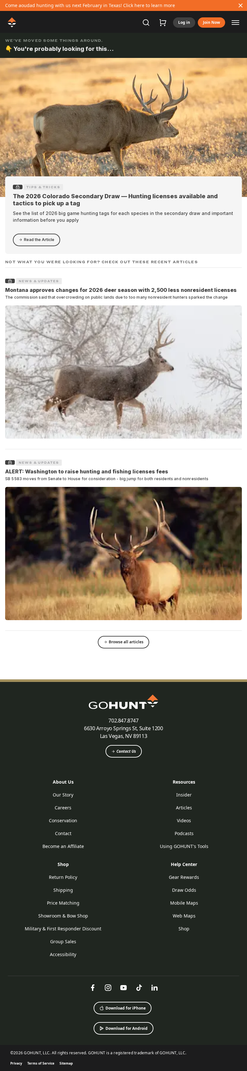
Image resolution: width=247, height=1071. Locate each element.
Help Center (184, 864)
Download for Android (126, 1028)
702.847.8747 (123, 720)
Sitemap (66, 1063)
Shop (63, 864)
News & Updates (39, 281)
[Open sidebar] (235, 22)
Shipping (63, 890)
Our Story (63, 795)
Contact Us (126, 751)
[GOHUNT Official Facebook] (92, 988)
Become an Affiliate (63, 846)
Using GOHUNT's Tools (184, 846)
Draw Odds (184, 890)
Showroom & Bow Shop (63, 916)
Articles (184, 808)
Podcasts (184, 833)
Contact (63, 833)
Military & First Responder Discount (63, 929)
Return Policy (63, 877)
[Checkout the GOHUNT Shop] (162, 22)
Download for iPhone (125, 1008)
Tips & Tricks (43, 187)
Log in (184, 22)
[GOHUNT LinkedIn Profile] (154, 988)
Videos (184, 820)
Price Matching (63, 903)
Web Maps (184, 916)
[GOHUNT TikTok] (139, 988)
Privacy (16, 1063)
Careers (63, 808)
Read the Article (39, 239)
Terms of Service (40, 1063)
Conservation (63, 820)
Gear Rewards (184, 877)
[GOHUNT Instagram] (108, 988)
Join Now (211, 22)
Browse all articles (126, 642)
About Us (63, 782)
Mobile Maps (184, 903)
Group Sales (63, 941)
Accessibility (63, 954)
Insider (184, 795)
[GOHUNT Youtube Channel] (123, 988)
